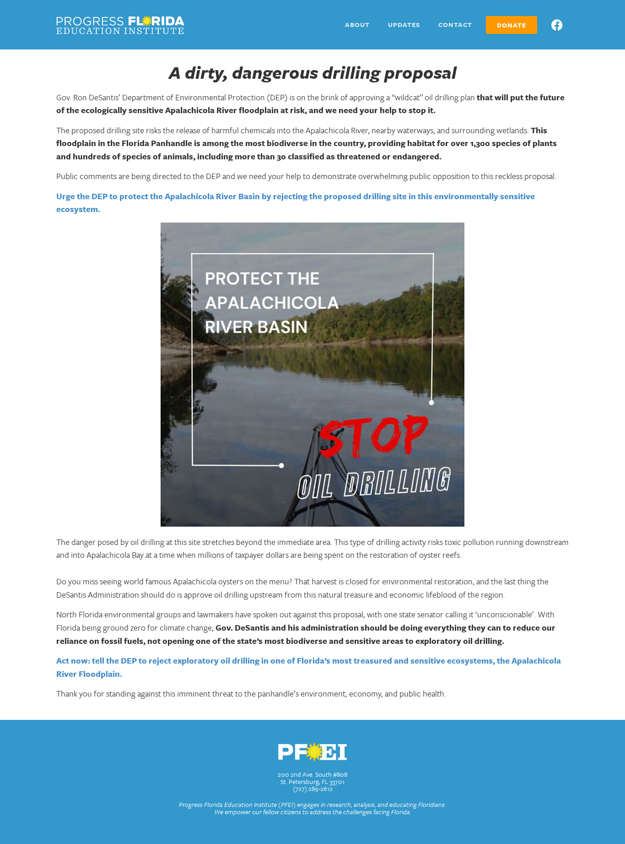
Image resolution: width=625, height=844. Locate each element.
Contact (455, 24)
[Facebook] (557, 24)
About (357, 24)
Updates (404, 24)
